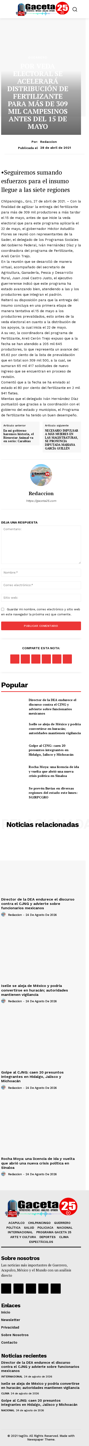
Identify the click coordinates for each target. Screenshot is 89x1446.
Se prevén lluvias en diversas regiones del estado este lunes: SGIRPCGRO (53, 792)
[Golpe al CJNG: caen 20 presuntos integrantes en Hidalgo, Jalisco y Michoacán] (13, 750)
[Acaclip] (56, 1289)
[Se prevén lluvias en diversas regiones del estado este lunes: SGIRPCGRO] (13, 792)
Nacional (7, 1410)
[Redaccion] (41, 475)
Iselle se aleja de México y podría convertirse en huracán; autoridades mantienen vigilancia (55, 728)
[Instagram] (18, 1289)
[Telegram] (67, 659)
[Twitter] (25, 659)
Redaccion (48, 142)
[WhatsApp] (46, 659)
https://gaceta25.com (41, 500)
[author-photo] (4, 914)
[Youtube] (43, 1289)
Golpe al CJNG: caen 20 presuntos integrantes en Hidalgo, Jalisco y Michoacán (51, 750)
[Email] (56, 659)
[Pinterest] (35, 659)
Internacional (12, 1376)
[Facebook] (14, 659)
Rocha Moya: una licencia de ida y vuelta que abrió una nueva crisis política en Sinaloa (54, 771)
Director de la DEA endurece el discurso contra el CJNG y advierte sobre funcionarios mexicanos (52, 706)
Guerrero (37, 57)
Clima (5, 1393)
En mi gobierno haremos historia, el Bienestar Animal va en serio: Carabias (18, 436)
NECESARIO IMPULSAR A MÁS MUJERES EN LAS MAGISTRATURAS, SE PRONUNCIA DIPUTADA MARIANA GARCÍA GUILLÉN (61, 439)
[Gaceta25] (42, 8)
